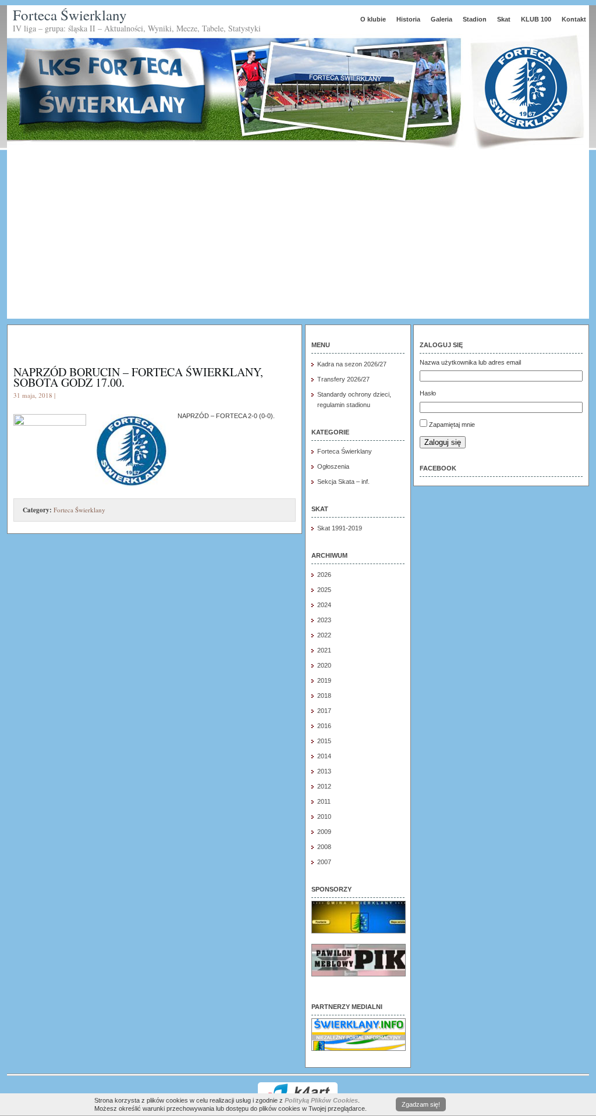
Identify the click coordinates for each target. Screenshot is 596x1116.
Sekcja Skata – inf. (343, 481)
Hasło (428, 393)
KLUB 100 (536, 19)
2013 (324, 771)
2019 (324, 680)
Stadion (475, 19)
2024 (324, 604)
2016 (324, 725)
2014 (324, 756)
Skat (503, 19)
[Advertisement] (298, 237)
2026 (324, 574)
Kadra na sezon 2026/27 (351, 364)
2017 (324, 710)
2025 (324, 589)
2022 (324, 635)
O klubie (373, 19)
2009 (324, 831)
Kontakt (574, 19)
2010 (324, 816)
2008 (324, 846)
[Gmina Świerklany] (358, 931)
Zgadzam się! (421, 1104)
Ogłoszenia (333, 466)
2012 (324, 786)
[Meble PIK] (358, 974)
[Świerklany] (358, 1048)
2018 (324, 695)
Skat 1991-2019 (339, 528)
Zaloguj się (442, 442)
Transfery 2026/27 (343, 379)
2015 (324, 740)
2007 (324, 861)
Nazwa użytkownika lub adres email (470, 362)
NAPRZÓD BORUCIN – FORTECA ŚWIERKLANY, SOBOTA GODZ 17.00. (138, 377)
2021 (324, 650)
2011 (324, 801)
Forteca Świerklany (70, 14)
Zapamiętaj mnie (452, 424)
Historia (408, 19)
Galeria (441, 19)
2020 (324, 665)
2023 (324, 619)
